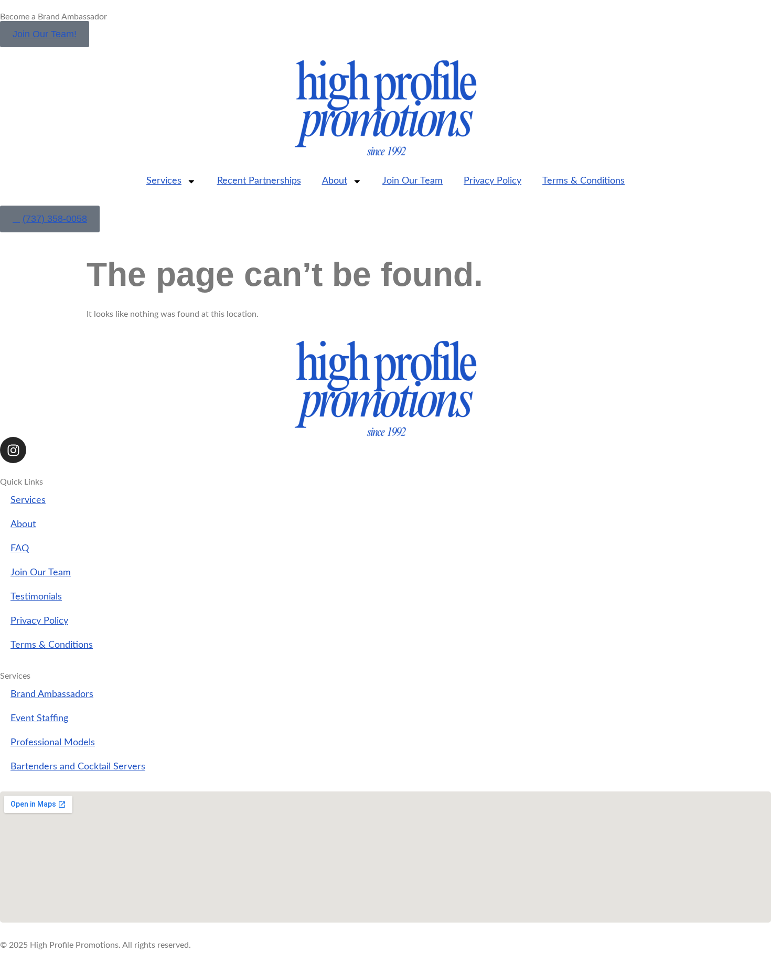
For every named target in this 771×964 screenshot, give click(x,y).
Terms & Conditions (583, 180)
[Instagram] (13, 450)
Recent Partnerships (259, 180)
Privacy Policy (492, 180)
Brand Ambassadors (51, 694)
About (334, 180)
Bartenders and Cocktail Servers (77, 766)
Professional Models (52, 742)
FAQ (19, 548)
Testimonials (36, 596)
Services (163, 180)
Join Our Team (412, 180)
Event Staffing (39, 718)
